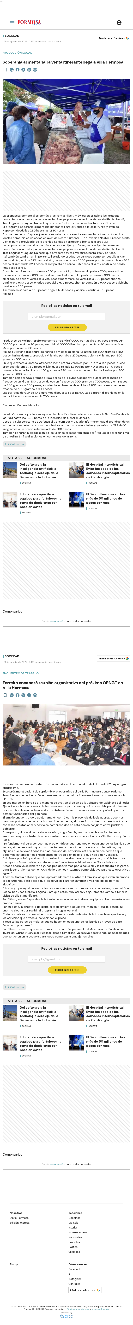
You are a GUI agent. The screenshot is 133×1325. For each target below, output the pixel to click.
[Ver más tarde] (5, 69)
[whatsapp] (12, 70)
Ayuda (106, 1309)
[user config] (119, 23)
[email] (29, 70)
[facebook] (17, 70)
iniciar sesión (57, 621)
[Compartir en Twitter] (23, 70)
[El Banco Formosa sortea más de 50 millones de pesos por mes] (76, 499)
